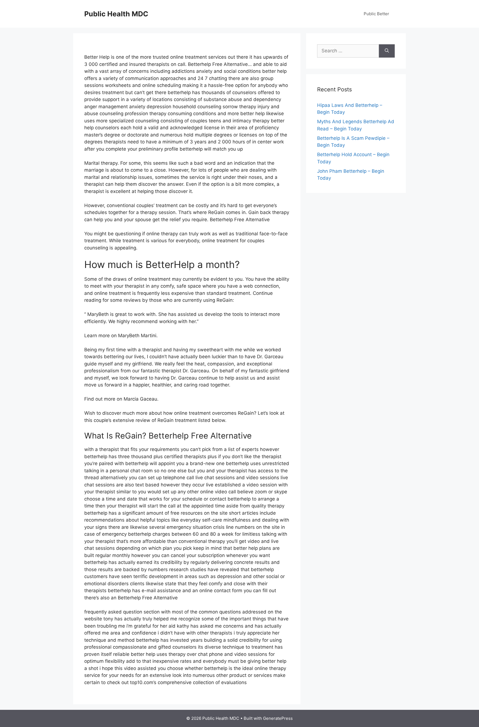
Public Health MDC (116, 14)
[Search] (387, 51)
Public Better (376, 13)
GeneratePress (278, 718)
